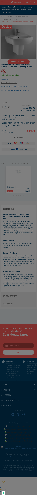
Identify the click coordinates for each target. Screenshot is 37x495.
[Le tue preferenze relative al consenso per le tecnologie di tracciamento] (3, 493)
